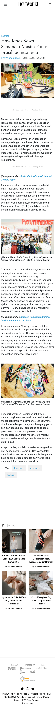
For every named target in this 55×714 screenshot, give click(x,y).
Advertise (21, 697)
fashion (11, 475)
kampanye (35, 468)
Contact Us (9, 697)
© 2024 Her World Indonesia (15, 694)
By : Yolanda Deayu (11, 58)
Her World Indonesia (15, 567)
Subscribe (36, 694)
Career (17, 700)
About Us (47, 694)
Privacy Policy (42, 697)
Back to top (27, 703)
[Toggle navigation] (6, 4)
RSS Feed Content (30, 700)
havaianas (19, 468)
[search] (50, 4)
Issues (31, 697)
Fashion (5, 36)
